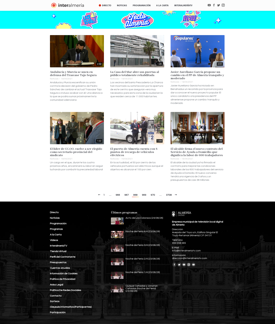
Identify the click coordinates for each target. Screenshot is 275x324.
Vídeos (54, 240)
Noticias (54, 79)
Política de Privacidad (62, 279)
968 (135, 195)
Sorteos (55, 301)
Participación (58, 312)
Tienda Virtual (58, 251)
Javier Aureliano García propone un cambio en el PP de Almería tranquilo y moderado (197, 75)
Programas (56, 229)
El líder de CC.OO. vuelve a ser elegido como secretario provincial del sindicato (76, 152)
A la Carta (56, 234)
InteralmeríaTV (58, 245)
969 (144, 195)
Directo (54, 212)
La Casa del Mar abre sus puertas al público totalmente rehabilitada (134, 74)
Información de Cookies (64, 273)
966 (118, 195)
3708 (169, 195)
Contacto (56, 295)
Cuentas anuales (60, 268)
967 (126, 195)
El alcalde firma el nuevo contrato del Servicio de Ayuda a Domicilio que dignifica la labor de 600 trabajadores (197, 152)
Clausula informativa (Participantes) (71, 307)
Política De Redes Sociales (65, 290)
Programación (58, 223)
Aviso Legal (56, 284)
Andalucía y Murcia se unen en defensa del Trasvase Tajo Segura (73, 74)
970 (153, 195)
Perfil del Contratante (62, 257)
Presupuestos (58, 262)
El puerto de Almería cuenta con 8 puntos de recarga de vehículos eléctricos (134, 152)
